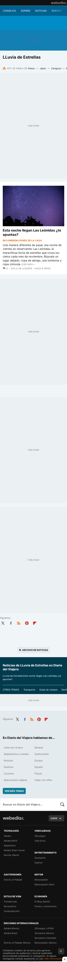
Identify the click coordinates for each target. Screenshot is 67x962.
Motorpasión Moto (44, 884)
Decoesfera (10, 906)
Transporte (29, 689)
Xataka (7, 836)
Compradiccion (12, 911)
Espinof (39, 862)
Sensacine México (44, 933)
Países (31, 68)
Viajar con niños (43, 779)
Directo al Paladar (13, 879)
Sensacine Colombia (45, 938)
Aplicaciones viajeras (15, 779)
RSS (18, 622)
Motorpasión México (46, 942)
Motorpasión (41, 879)
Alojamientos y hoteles (16, 754)
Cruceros (9, 773)
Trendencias (10, 901)
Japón (43, 68)
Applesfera (9, 845)
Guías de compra (48, 689)
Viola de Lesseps (21, 268)
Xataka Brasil (10, 933)
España (25, 10)
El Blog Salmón (42, 901)
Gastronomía (42, 754)
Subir (54, 818)
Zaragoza (56, 68)
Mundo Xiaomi (11, 855)
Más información (53, 958)
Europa (56, 10)
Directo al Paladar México (17, 942)
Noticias (41, 10)
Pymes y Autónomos (46, 906)
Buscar (62, 804)
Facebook (11, 622)
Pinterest (27, 622)
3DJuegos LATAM (44, 928)
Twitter (2, 622)
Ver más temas (14, 791)
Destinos (8, 766)
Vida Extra (40, 840)
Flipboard (34, 622)
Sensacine (40, 857)
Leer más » (28, 264)
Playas (38, 773)
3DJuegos (40, 836)
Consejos (9, 10)
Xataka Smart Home (14, 850)
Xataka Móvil (10, 840)
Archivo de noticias (35, 650)
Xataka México (11, 928)
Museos (39, 747)
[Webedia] (59, 3)
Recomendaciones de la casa (22, 240)
